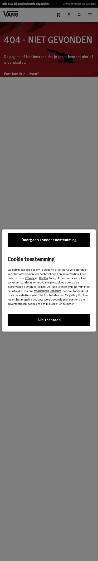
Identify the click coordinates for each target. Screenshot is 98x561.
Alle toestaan (49, 319)
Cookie (43, 278)
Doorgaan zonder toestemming (49, 239)
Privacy (29, 278)
